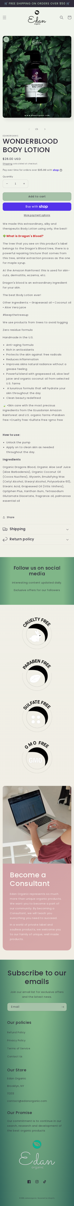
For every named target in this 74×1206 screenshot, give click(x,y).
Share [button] (11, 517)
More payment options (37, 215)
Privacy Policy (16, 1040)
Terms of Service (18, 1048)
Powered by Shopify (46, 1198)
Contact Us (14, 1056)
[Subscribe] (63, 1007)
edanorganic (31, 1198)
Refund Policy (16, 1032)
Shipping (7, 163)
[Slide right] (45, 129)
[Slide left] (29, 129)
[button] (4, 17)
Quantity (8, 176)
